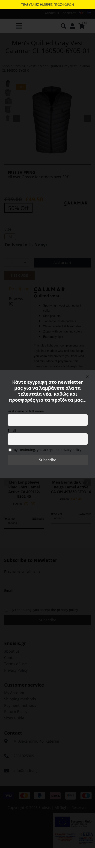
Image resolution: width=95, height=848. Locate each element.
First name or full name (26, 411)
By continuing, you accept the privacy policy (47, 450)
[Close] (87, 377)
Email (12, 430)
